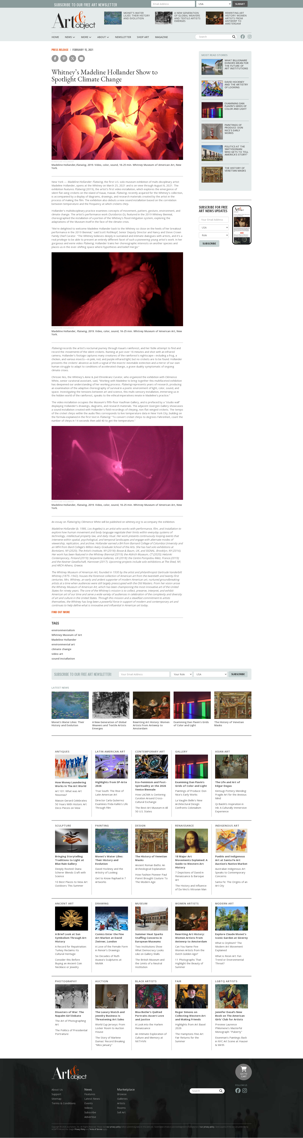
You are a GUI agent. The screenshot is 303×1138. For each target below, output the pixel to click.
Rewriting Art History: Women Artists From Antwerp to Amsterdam (236, 18)
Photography (66, 981)
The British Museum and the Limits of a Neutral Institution (149, 963)
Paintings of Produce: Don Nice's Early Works (234, 129)
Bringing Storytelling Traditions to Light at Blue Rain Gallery (69, 860)
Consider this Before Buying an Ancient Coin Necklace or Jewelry (68, 963)
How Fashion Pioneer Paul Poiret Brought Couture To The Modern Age (151, 878)
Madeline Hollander (64, 639)
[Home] (73, 20)
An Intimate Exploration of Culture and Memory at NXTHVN (151, 1037)
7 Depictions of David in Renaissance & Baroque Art (189, 876)
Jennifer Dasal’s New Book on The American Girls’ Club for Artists (230, 1015)
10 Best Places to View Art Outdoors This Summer (71, 883)
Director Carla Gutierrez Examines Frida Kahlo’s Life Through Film (111, 804)
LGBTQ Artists (226, 981)
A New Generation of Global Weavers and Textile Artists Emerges (187, 17)
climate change (61, 649)
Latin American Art (110, 751)
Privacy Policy (80, 1129)
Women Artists (187, 903)
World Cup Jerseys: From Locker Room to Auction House (110, 1028)
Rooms (121, 1107)
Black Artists (146, 981)
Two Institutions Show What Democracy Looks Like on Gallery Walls (149, 950)
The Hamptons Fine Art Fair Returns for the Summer (189, 1037)
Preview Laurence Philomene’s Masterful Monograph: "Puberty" (228, 1028)
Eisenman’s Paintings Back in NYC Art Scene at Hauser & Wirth (231, 1041)
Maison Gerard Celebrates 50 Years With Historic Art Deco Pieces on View (71, 804)
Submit (240, 4)
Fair (178, 981)
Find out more (61, 612)
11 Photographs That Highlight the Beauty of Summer (189, 963)
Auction (101, 981)
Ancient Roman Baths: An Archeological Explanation (150, 866)
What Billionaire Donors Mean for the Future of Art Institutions (236, 64)
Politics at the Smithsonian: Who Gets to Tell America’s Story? (236, 150)
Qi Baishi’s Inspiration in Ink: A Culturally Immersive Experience (231, 807)
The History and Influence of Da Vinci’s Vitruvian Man (191, 887)
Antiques (62, 751)
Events (88, 1103)
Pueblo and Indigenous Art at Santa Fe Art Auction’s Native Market (231, 860)
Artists (121, 1103)
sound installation (63, 658)
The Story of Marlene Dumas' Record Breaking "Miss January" (110, 1041)
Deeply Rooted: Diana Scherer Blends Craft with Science (70, 872)
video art (57, 653)
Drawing (102, 903)
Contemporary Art (150, 751)
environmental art (63, 644)
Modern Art (224, 903)
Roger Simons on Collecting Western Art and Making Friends (190, 1015)
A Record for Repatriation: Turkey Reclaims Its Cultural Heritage (70, 950)
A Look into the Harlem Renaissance (149, 1026)
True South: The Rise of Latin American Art (109, 792)
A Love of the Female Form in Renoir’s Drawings (111, 948)
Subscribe (209, 243)
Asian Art (222, 751)
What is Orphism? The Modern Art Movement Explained (229, 946)
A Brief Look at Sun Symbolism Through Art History (70, 937)
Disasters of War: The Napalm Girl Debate (69, 1013)
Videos (88, 1107)
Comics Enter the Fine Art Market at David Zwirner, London (109, 937)
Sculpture (63, 825)
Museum (141, 903)
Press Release (60, 50)
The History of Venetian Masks (235, 169)
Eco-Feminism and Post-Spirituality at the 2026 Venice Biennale (151, 785)
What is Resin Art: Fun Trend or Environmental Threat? (229, 959)
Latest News (60, 687)
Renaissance (184, 825)
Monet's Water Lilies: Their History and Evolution (136, 15)
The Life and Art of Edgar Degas (227, 783)
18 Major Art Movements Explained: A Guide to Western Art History (191, 862)
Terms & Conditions (64, 1103)
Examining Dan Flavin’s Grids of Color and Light (236, 106)
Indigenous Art (227, 825)
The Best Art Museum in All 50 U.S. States (151, 809)
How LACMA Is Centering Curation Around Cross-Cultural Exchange (150, 798)
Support (56, 1094)
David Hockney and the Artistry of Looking (236, 84)
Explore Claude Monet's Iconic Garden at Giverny (231, 935)
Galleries (122, 1098)
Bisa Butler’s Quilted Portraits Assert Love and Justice (149, 1015)
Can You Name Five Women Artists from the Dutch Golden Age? (189, 950)
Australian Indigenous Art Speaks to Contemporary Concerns (230, 872)
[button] (55, 58)
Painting (102, 825)
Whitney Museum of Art (67, 635)
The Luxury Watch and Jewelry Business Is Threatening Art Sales (110, 1015)
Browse (122, 1094)
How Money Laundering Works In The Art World (70, 784)
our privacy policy (114, 1127)
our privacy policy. (207, 1127)
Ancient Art (64, 903)
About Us (57, 1089)
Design (140, 825)
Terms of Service (95, 1129)
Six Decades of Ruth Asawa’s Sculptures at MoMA (108, 959)
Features (89, 1094)
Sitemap (56, 1098)
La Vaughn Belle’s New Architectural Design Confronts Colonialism (188, 804)
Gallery (181, 751)
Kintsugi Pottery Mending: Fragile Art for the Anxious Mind (231, 794)
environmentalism (63, 630)
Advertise (90, 1117)
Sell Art (121, 1112)
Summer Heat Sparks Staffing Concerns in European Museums (149, 937)
